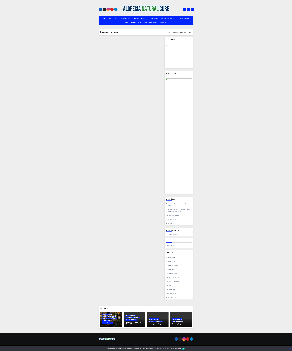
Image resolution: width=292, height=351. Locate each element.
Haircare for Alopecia (168, 18)
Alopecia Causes (126, 18)
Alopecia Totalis (170, 261)
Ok (183, 348)
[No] (290, 348)
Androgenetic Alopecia (172, 215)
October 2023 (170, 245)
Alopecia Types (113, 18)
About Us (163, 22)
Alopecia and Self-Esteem (133, 22)
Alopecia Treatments (140, 18)
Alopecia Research (183, 18)
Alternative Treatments (172, 277)
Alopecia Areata (170, 257)
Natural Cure (154, 18)
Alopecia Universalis (171, 273)
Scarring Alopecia (171, 219)
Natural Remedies (171, 289)
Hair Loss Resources (150, 22)
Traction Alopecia (171, 223)
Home (104, 18)
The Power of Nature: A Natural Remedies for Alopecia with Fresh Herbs (134, 324)
